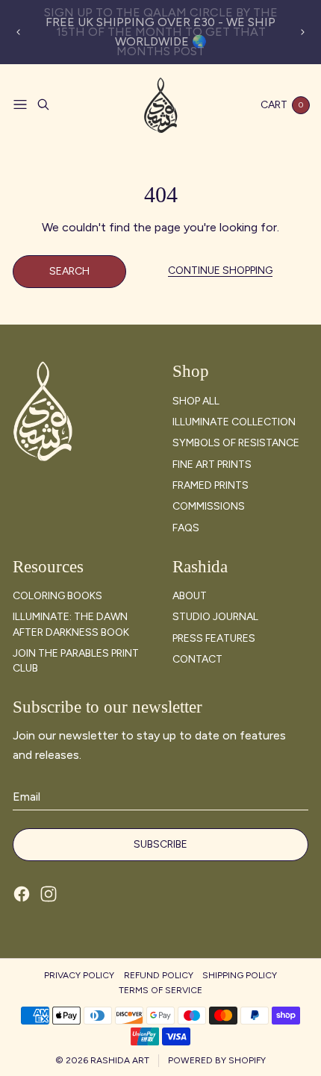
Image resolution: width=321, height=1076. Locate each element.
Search (69, 271)
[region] (160, 32)
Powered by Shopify (217, 1060)
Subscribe (160, 844)
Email (26, 796)
